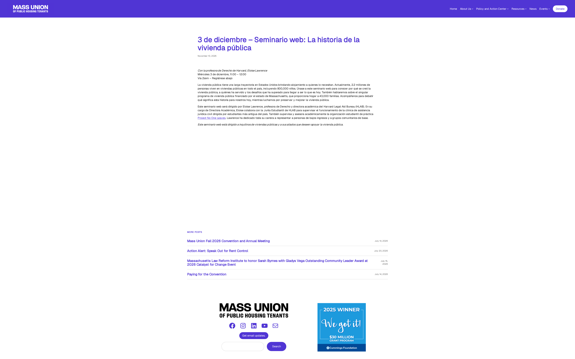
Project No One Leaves (212, 118)
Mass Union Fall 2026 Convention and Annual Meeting (228, 241)
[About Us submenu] (472, 9)
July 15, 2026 (384, 262)
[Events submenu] (549, 9)
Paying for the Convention (206, 274)
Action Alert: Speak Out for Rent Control (217, 251)
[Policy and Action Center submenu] (508, 9)
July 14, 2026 (381, 241)
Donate (560, 8)
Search (276, 346)
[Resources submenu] (526, 9)
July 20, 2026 (381, 250)
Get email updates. (253, 335)
